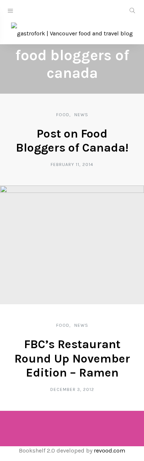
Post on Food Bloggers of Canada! (72, 141)
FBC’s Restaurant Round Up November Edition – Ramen (72, 358)
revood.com (109, 450)
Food (62, 114)
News (81, 114)
